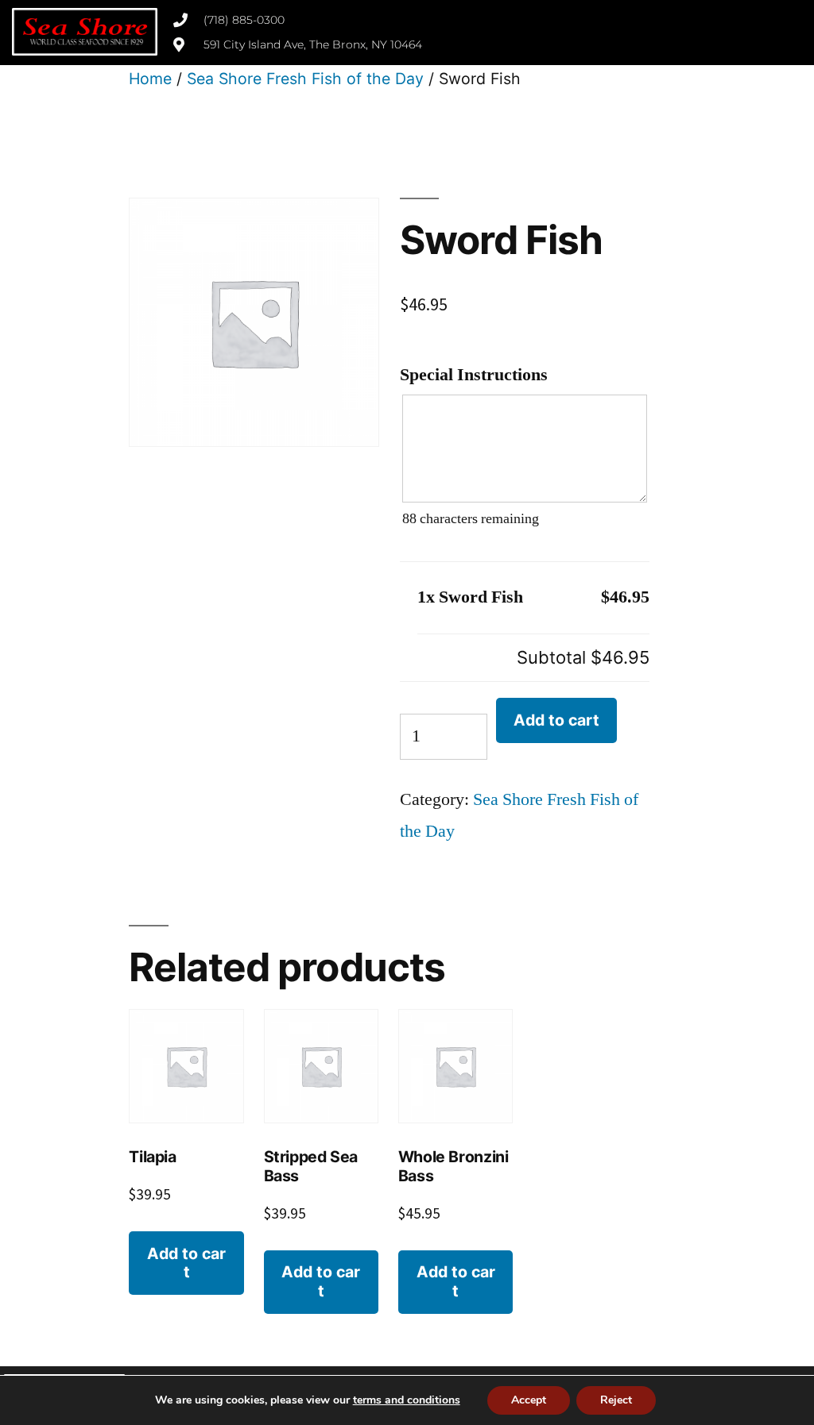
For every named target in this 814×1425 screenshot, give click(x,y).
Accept (528, 1400)
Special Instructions (474, 375)
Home (150, 78)
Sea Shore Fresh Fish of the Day (305, 78)
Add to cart (556, 720)
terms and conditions (406, 1400)
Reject (616, 1400)
